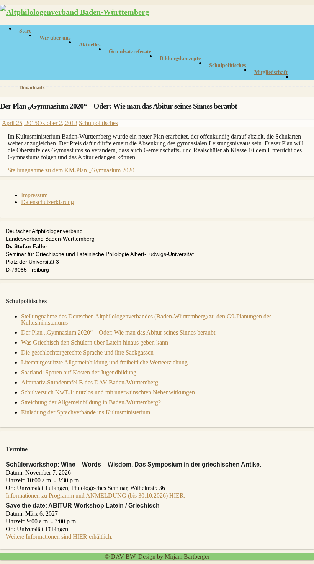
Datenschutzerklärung (47, 202)
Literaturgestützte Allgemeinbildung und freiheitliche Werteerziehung (104, 362)
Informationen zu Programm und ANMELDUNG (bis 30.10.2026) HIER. (95, 495)
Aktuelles (89, 45)
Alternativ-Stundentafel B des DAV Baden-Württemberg (89, 382)
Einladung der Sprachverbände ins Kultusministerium (85, 412)
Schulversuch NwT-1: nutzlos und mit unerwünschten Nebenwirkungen (108, 392)
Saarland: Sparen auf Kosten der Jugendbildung (78, 372)
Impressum (34, 195)
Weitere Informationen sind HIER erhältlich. (59, 536)
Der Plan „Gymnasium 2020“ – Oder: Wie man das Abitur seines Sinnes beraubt (118, 332)
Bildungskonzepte (180, 58)
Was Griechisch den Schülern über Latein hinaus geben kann (94, 342)
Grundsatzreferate (130, 51)
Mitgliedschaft (271, 72)
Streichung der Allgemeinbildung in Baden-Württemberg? (91, 402)
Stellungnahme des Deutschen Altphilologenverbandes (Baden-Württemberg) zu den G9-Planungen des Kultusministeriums (146, 319)
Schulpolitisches (227, 65)
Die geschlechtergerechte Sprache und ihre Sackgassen (87, 352)
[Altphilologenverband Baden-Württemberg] (74, 12)
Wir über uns (54, 38)
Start (25, 31)
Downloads (31, 88)
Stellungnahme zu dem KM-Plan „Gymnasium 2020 (71, 170)
